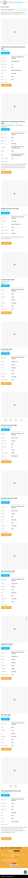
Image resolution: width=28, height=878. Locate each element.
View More (24, 14)
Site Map (12, 856)
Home (2, 9)
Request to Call (6, 85)
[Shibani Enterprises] (13, 2)
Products (5, 9)
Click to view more (4, 82)
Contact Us (23, 854)
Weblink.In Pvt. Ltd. (14, 861)
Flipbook (17, 854)
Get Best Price (5, 53)
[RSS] (16, 856)
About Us (7, 854)
